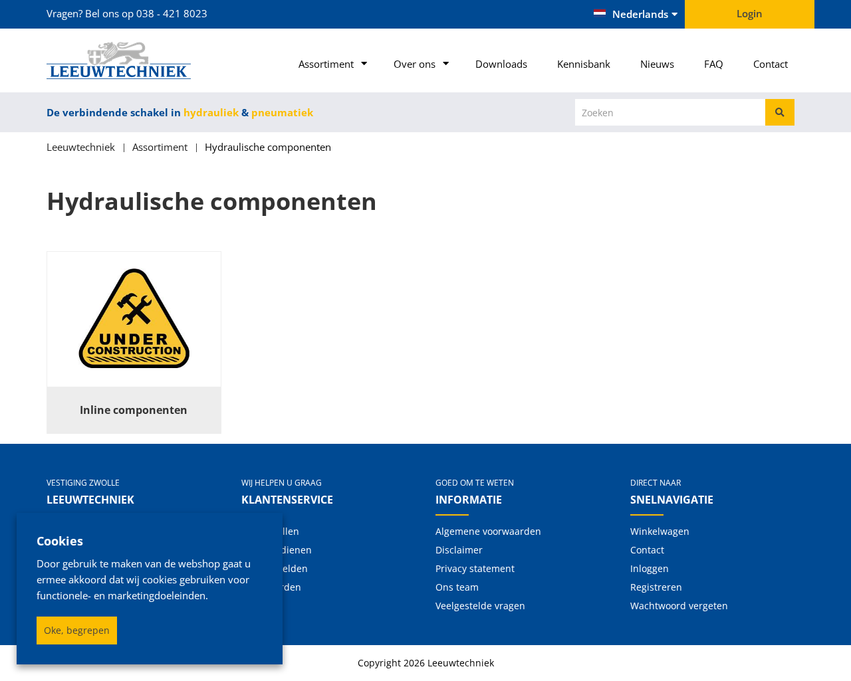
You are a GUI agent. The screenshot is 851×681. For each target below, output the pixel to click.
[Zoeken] (779, 112)
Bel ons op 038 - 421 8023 (146, 13)
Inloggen (649, 568)
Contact (770, 63)
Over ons (414, 63)
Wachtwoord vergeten (679, 605)
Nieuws (657, 63)
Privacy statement (475, 568)
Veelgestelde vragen (480, 605)
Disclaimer (459, 549)
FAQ (713, 63)
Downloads (501, 63)
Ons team (457, 587)
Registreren (656, 587)
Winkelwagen (659, 531)
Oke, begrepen (77, 630)
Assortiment (326, 63)
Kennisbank (583, 63)
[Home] (134, 60)
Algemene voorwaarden (488, 531)
